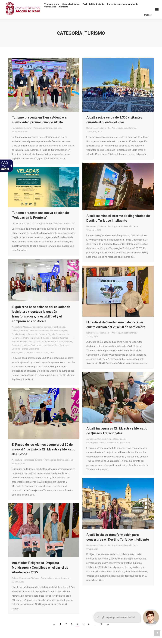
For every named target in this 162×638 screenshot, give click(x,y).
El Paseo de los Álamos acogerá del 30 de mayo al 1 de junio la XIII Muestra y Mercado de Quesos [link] (43, 449)
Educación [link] (55, 330)
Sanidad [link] (34, 345)
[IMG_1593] (43, 413)
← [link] (54, 624)
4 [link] (77, 624)
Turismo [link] (27, 128)
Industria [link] (47, 338)
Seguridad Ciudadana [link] (49, 345)
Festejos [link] (23, 334)
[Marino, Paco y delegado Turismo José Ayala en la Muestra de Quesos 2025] (118, 397)
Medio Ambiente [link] (19, 341)
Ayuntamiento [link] (36, 327)
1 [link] (60, 624)
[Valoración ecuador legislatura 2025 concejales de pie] (43, 280)
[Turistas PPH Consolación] (118, 503)
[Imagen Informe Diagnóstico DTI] (118, 186)
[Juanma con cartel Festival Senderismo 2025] (118, 291)
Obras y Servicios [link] (36, 341)
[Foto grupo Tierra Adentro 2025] (43, 85)
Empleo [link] (64, 330)
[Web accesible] (4, 163)
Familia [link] (15, 334)
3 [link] (71, 624)
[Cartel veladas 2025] (43, 187)
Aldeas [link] (26, 327)
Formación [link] (33, 334)
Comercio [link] (48, 327)
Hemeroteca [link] (17, 128)
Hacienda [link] (16, 338)
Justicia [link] (55, 338)
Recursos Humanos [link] (21, 345)
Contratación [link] (59, 327)
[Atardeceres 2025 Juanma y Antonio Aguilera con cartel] (43, 530)
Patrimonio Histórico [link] (54, 341)
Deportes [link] (23, 330)
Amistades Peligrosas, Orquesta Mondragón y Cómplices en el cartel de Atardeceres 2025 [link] (40, 567)
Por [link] (48, 128)
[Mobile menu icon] (157, 9)
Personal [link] (68, 341)
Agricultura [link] (17, 327)
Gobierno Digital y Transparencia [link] (54, 334)
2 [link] (66, 624)
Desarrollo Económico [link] (39, 330)
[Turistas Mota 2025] (118, 85)
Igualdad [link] (38, 338)
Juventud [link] (64, 338)
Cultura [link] (15, 330)
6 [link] (89, 624)
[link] (19, 131)
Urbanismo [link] (34, 349)
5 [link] (83, 624)
